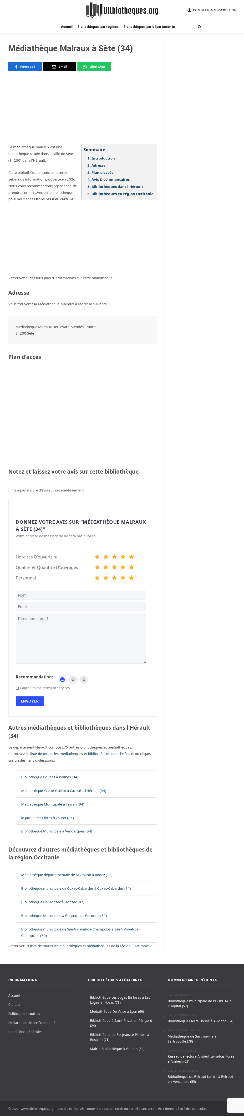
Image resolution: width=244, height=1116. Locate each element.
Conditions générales (25, 1031)
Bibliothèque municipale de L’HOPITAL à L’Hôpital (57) (199, 1003)
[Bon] (114, 557)
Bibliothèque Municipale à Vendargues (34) (56, 831)
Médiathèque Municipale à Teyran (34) (52, 804)
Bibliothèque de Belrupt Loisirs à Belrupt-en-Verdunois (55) (201, 1079)
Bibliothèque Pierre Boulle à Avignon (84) (200, 1021)
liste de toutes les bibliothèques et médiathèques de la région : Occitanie (89, 945)
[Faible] (106, 557)
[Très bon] (123, 557)
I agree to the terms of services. (45, 688)
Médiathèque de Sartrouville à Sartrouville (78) (192, 1039)
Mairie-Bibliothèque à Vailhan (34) (117, 1048)
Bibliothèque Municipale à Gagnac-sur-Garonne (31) (64, 915)
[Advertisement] (82, 110)
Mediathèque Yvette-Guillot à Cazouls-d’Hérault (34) (63, 790)
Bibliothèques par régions (98, 27)
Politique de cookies (24, 1013)
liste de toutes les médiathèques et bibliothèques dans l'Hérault (82, 753)
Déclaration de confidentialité (32, 1022)
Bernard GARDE (178, 1050)
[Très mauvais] (97, 557)
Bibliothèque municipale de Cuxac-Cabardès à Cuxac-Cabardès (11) (76, 888)
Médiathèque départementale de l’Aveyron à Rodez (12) (66, 874)
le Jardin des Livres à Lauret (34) (47, 817)
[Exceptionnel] (131, 557)
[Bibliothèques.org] (122, 10)
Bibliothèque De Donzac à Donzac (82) (52, 901)
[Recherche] (199, 26)
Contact (14, 1004)
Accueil (67, 27)
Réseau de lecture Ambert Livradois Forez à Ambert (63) (201, 1059)
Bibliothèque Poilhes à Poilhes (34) (49, 777)
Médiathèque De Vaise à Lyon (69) (117, 1011)
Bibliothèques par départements (149, 27)
